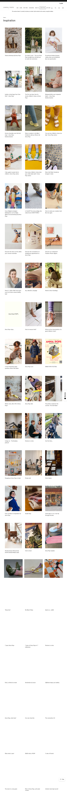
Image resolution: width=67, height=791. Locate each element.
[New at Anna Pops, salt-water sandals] (33, 773)
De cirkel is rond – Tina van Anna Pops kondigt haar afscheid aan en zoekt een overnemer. (33, 57)
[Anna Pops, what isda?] (13, 703)
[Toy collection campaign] (33, 275)
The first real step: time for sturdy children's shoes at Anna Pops (33, 96)
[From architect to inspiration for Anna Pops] (13, 498)
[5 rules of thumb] (53, 738)
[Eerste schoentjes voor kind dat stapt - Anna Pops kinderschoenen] (13, 118)
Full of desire (48, 478)
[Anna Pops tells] (33, 388)
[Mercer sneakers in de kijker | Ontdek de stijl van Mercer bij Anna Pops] (33, 118)
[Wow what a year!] (13, 738)
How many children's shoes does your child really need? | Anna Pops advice (33, 173)
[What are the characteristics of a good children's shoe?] (53, 314)
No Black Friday (29, 610)
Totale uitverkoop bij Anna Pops (13, 55)
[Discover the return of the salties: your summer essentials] (13, 236)
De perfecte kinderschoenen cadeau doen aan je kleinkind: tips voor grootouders (52, 57)
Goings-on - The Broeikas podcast (11, 441)
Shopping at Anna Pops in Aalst (13, 478)
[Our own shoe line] (33, 703)
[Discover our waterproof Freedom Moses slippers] (53, 236)
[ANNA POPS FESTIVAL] (53, 351)
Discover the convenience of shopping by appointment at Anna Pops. (32, 253)
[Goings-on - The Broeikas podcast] (13, 425)
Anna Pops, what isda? (10, 718)
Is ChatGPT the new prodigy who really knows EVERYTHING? (33, 211)
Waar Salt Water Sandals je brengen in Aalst (52, 173)
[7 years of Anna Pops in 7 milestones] (33, 630)
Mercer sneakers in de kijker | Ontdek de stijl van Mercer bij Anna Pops (32, 135)
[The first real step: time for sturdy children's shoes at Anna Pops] (33, 79)
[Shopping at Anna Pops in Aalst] (13, 463)
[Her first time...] (53, 425)
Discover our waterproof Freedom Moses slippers (51, 252)
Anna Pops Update (50, 550)
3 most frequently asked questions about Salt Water (12, 367)
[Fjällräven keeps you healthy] (53, 667)
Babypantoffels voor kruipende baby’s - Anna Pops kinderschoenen (53, 96)
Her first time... (49, 441)
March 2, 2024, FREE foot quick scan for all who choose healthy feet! (13, 292)
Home (4, 17)
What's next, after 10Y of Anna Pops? (13, 404)
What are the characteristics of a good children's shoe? (53, 330)
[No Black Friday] (33, 594)
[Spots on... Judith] (53, 594)
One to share (28, 550)
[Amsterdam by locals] (33, 667)
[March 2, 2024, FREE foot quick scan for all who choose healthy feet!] (13, 275)
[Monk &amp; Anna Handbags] (53, 275)
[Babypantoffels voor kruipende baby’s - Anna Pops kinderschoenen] (53, 79)
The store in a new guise (11, 789)
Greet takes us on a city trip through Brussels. (52, 514)
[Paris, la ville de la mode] (13, 667)
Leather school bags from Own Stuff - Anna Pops (12, 95)
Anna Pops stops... (9, 329)
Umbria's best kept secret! (51, 789)
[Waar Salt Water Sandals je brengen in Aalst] (53, 157)
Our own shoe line (29, 718)
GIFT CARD (48, 7)
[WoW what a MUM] (33, 738)
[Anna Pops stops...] (13, 314)
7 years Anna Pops (9, 645)
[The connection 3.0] (53, 703)
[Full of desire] (53, 463)
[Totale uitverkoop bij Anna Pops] (13, 40)
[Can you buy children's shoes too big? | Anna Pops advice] (53, 118)
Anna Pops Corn (29, 366)
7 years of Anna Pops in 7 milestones (31, 646)
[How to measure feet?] (33, 314)
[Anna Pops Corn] (33, 351)
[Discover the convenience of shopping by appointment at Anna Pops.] (33, 236)
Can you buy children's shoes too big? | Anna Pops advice (53, 134)
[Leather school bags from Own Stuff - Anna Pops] (13, 79)
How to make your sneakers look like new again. (53, 211)
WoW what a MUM (30, 753)
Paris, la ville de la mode (11, 682)
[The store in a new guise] (13, 773)
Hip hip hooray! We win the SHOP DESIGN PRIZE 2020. (12, 551)
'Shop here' (8, 610)
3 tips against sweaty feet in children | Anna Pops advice (12, 173)
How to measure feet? (30, 329)
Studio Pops (28, 513)
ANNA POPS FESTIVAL (51, 366)
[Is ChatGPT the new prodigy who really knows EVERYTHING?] (33, 196)
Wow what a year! (9, 753)
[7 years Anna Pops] (13, 630)
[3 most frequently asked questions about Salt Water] (13, 351)
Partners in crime (29, 441)
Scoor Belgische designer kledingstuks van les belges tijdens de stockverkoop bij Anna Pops (13, 213)
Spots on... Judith (49, 610)
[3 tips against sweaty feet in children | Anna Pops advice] (13, 157)
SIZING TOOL (42, 7)
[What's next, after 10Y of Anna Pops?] (13, 388)
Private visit (28, 478)
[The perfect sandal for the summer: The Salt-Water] (53, 388)
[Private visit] (33, 463)
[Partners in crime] (33, 425)
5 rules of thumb (49, 753)
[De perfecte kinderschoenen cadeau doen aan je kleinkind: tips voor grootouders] (53, 40)
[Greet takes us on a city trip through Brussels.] (53, 498)
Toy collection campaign (31, 290)
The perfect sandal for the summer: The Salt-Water (51, 404)
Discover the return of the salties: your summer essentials (13, 252)
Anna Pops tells (29, 403)
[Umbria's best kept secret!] (53, 773)
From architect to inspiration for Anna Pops (13, 514)
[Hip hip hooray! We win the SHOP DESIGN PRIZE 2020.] (13, 535)
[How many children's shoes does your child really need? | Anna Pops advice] (33, 157)
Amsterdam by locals (30, 682)
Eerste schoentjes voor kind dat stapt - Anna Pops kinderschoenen (13, 135)
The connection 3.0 (50, 718)
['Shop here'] (13, 594)
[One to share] (33, 535)
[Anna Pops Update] (53, 535)
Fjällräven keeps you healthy (52, 682)
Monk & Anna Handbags (51, 290)
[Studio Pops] (33, 498)
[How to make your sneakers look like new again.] (53, 196)
